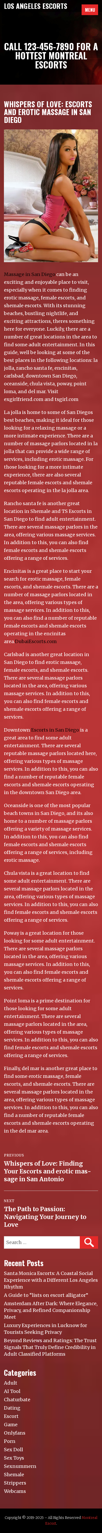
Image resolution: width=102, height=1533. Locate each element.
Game (11, 1425)
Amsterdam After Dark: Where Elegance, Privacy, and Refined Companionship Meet (51, 1310)
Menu (90, 10)
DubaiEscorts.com (36, 641)
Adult (10, 1383)
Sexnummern (20, 1466)
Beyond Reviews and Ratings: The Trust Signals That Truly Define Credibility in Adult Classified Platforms (50, 1347)
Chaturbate (17, 1400)
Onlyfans (14, 1433)
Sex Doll (13, 1450)
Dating (12, 1408)
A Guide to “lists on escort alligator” (46, 1295)
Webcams (15, 1491)
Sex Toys (14, 1458)
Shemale (14, 1475)
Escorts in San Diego (55, 730)
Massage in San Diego (29, 274)
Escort (11, 1416)
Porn (9, 1441)
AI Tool (12, 1391)
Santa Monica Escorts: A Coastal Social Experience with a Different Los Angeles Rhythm (51, 1280)
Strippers (15, 1483)
